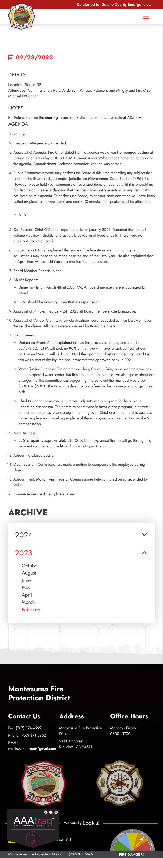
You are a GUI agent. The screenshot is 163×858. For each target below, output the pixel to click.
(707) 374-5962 (33, 735)
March (28, 602)
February (31, 609)
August (29, 572)
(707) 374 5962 (81, 854)
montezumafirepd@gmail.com (32, 748)
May (26, 587)
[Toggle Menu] (146, 17)
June (26, 580)
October (30, 565)
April (27, 595)
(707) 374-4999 (28, 728)
